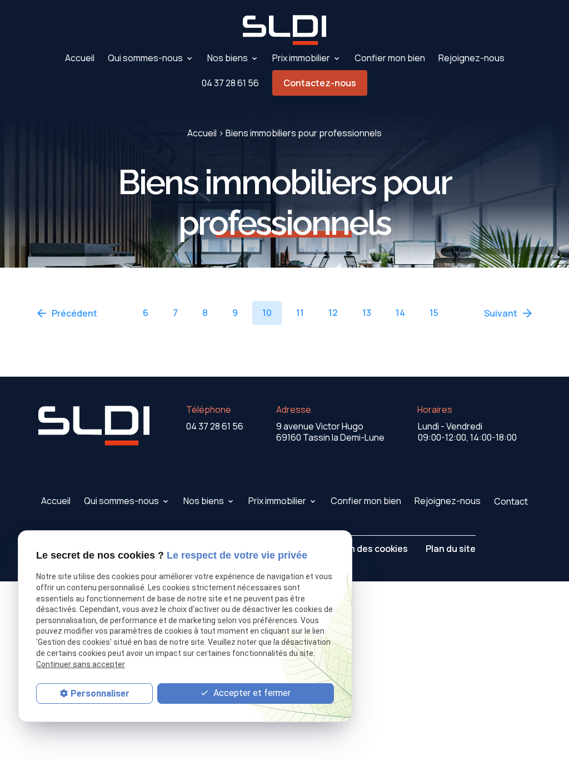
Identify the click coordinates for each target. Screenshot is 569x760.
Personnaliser (100, 693)
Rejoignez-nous (471, 58)
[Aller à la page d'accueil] (284, 30)
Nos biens (227, 58)
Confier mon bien (390, 58)
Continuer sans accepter (80, 664)
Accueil (79, 58)
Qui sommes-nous (145, 58)
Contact (511, 501)
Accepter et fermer (251, 693)
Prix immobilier (301, 58)
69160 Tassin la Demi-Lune (330, 432)
